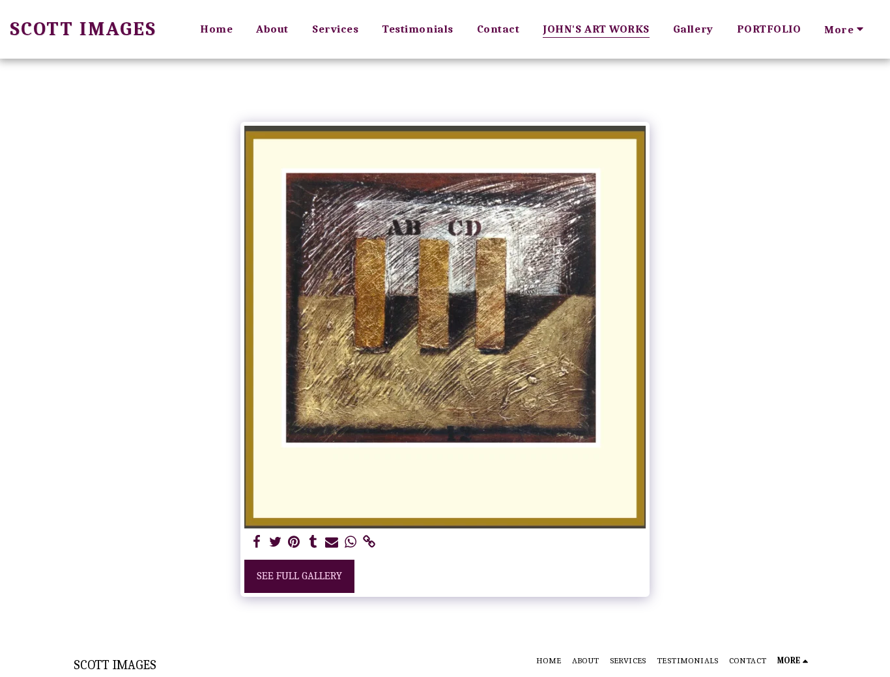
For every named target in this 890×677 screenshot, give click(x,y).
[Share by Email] (332, 542)
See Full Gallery (299, 575)
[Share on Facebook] (256, 542)
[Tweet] (275, 542)
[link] (370, 542)
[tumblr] (313, 542)
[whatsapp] (351, 542)
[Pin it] (294, 542)
